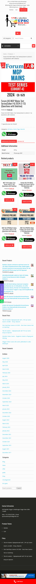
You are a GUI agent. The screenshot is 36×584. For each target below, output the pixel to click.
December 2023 (6, 391)
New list (22, 129)
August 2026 (5, 358)
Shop (3, 476)
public (4, 472)
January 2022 (5, 431)
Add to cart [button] (8, 200)
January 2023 (5, 409)
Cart (16, 10)
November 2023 (6, 394)
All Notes (10, 129)
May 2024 (5, 380)
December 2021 (6, 434)
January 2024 (5, 387)
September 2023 (6, 402)
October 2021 (6, 441)
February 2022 (6, 427)
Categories (7, 46)
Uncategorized (6, 480)
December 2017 (6, 452)
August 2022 (5, 420)
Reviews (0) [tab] (20, 141)
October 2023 (6, 398)
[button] (33, 46)
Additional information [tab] (9, 141)
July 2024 (4, 376)
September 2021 (6, 445)
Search (19, 488)
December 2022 (6, 412)
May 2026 (5, 362)
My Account (23, 10)
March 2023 (5, 405)
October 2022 (6, 416)
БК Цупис (5, 483)
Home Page (16, 129)
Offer (3, 469)
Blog (3, 461)
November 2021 (6, 438)
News (4, 465)
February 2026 (6, 373)
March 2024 (5, 383)
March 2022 (5, 423)
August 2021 (5, 449)
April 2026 (5, 365)
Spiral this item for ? (9, 124)
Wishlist (11, 10)
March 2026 (5, 369)
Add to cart (11, 120)
